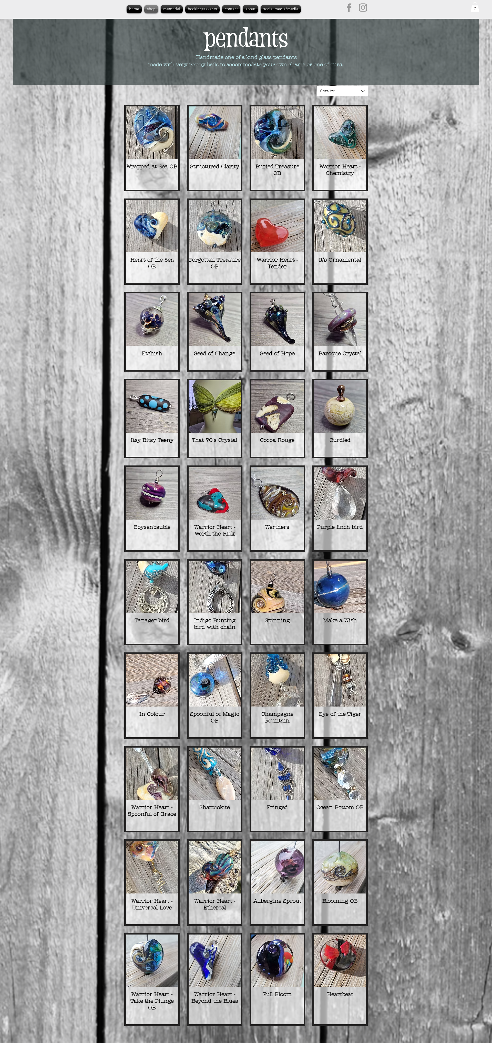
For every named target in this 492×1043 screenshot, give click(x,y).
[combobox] (342, 91)
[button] (475, 7)
